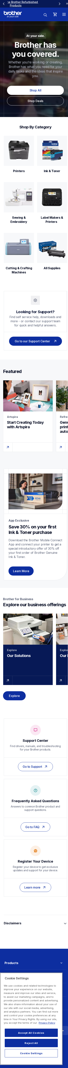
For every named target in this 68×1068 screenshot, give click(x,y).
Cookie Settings (31, 1053)
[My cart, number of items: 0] (55, 14)
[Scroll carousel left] (4, 4)
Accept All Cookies (31, 1032)
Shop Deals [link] (35, 101)
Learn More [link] (21, 571)
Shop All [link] (35, 90)
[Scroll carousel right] (59, 4)
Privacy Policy (47, 1022)
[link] (31, 3)
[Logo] (13, 14)
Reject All (31, 1043)
